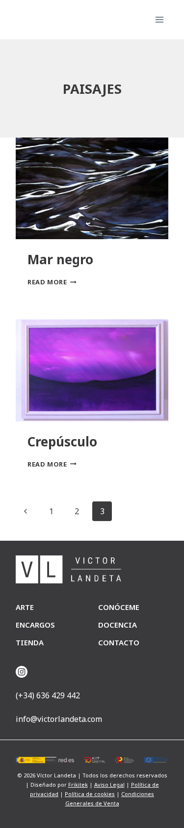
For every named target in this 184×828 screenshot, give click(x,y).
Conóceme (118, 607)
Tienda (30, 642)
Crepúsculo (62, 441)
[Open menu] (159, 19)
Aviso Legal (109, 784)
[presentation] (92, 188)
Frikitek (78, 784)
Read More (52, 281)
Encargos (35, 625)
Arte (25, 607)
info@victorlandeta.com (59, 719)
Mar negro (60, 259)
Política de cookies (90, 794)
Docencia (117, 625)
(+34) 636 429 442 (48, 695)
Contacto (118, 642)
